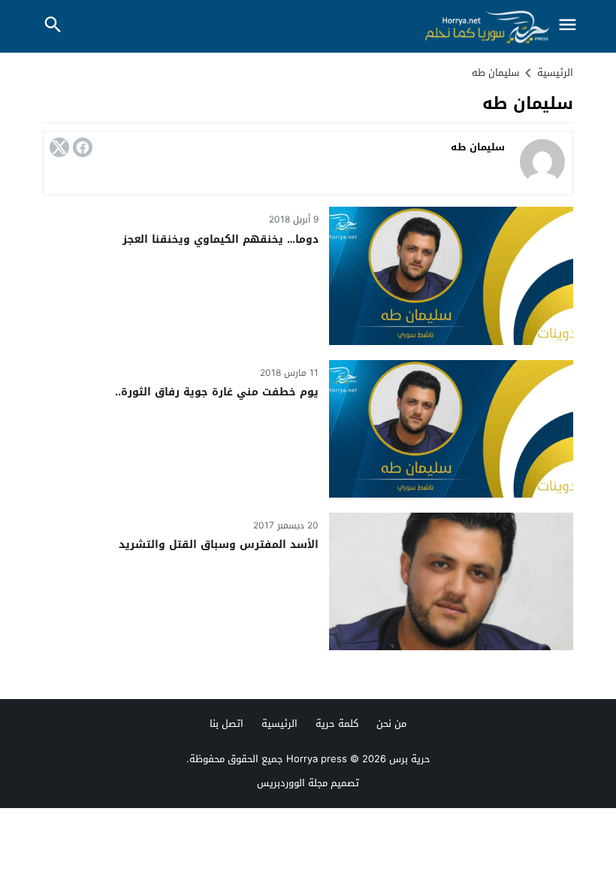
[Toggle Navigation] (567, 26)
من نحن (391, 723)
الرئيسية (279, 723)
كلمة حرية (337, 723)
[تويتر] (59, 147)
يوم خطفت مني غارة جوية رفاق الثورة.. (217, 392)
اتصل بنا (226, 723)
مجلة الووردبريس (292, 782)
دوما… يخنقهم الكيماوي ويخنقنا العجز (220, 239)
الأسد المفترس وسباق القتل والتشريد (219, 544)
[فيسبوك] (82, 147)
